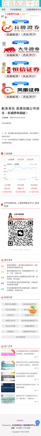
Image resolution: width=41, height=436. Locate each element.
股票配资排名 (29, 315)
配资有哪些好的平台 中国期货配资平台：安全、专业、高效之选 (22, 272)
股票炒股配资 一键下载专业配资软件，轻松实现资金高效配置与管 (22, 266)
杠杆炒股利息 (15, 9)
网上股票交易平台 (29, 304)
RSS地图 (19, 428)
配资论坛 (10, 315)
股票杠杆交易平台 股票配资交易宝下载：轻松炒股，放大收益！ (22, 277)
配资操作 (10, 331)
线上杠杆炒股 (10, 326)
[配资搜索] (37, 3)
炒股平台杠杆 (10, 320)
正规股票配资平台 (33, 9)
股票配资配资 (29, 326)
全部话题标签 (20, 337)
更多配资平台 (34, 16)
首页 (3, 9)
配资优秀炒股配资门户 (29, 320)
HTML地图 (26, 428)
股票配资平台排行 (29, 331)
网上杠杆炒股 (10, 309)
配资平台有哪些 (10, 304)
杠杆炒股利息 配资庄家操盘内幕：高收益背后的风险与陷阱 (22, 283)
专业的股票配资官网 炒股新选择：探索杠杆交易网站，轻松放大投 (22, 289)
